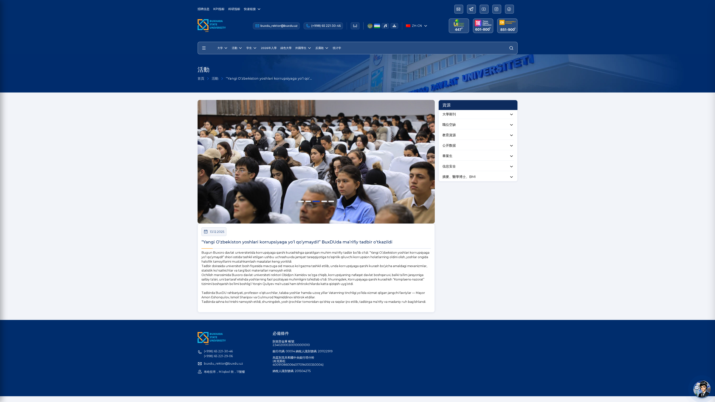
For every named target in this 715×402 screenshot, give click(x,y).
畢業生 (447, 156)
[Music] (385, 26)
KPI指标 (219, 9)
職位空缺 (449, 125)
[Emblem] (370, 25)
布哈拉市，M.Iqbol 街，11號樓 (224, 371)
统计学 (337, 48)
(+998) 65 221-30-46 (326, 26)
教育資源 (449, 135)
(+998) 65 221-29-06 (218, 356)
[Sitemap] (394, 26)
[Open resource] (204, 48)
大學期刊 (449, 114)
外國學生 (300, 48)
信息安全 (449, 166)
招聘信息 (203, 9)
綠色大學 (286, 48)
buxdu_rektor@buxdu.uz (279, 26)
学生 (249, 48)
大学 (220, 48)
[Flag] (377, 26)
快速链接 (250, 9)
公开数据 (449, 145)
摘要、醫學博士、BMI (459, 177)
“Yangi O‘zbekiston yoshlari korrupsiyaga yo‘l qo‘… (269, 78)
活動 (234, 48)
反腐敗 (319, 48)
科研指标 (234, 9)
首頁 (201, 78)
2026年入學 (269, 48)
